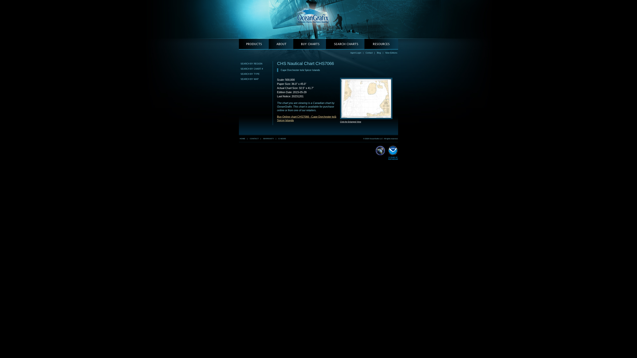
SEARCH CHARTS (345, 44)
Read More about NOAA (393, 153)
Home (242, 139)
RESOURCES (381, 44)
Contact (369, 53)
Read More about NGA (380, 151)
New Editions (391, 53)
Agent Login (355, 53)
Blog (379, 53)
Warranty (268, 139)
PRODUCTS (254, 44)
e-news (282, 139)
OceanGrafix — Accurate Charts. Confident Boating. (318, 19)
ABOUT (281, 44)
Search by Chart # (252, 69)
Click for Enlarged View (350, 122)
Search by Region (251, 63)
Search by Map (250, 79)
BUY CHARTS (309, 44)
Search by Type (250, 74)
